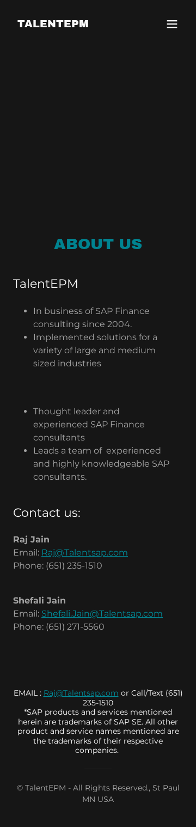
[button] (172, 24)
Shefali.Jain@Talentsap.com (102, 613)
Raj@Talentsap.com (84, 552)
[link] (53, 24)
